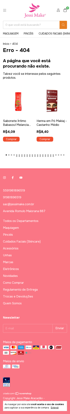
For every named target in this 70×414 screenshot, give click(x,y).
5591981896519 (14, 190)
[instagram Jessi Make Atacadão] (4, 178)
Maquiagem (10, 33)
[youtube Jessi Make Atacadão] (20, 178)
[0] (65, 10)
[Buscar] (63, 25)
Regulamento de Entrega (20, 290)
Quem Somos (12, 303)
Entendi (55, 407)
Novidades (10, 276)
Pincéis (28, 33)
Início (6, 43)
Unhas (7, 255)
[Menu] (4, 10)
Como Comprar (13, 283)
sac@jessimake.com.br (18, 204)
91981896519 (12, 197)
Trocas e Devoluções (18, 296)
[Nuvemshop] (17, 394)
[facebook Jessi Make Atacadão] (12, 178)
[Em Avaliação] (35, 382)
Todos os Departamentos (20, 221)
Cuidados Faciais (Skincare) (22, 241)
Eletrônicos (11, 269)
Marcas (8, 262)
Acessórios (10, 248)
